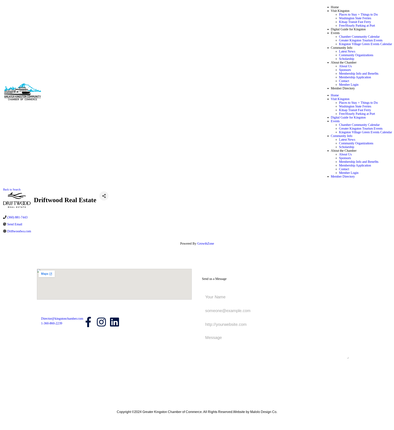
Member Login (348, 84)
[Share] (104, 196)
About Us (345, 66)
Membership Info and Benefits (358, 73)
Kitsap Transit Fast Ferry (355, 22)
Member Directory (343, 88)
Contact (344, 81)
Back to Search (12, 189)
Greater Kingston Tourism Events (361, 40)
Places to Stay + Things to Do (358, 14)
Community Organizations (356, 55)
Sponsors (345, 70)
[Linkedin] (114, 322)
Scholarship (346, 58)
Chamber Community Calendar (359, 36)
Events (335, 33)
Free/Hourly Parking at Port (357, 25)
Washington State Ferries (355, 18)
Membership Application (355, 77)
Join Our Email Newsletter (54, 338)
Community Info (341, 47)
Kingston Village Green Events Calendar (365, 44)
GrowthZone (205, 243)
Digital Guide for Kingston (348, 29)
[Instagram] (101, 322)
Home (335, 7)
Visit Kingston (340, 11)
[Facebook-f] (88, 322)
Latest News (347, 51)
